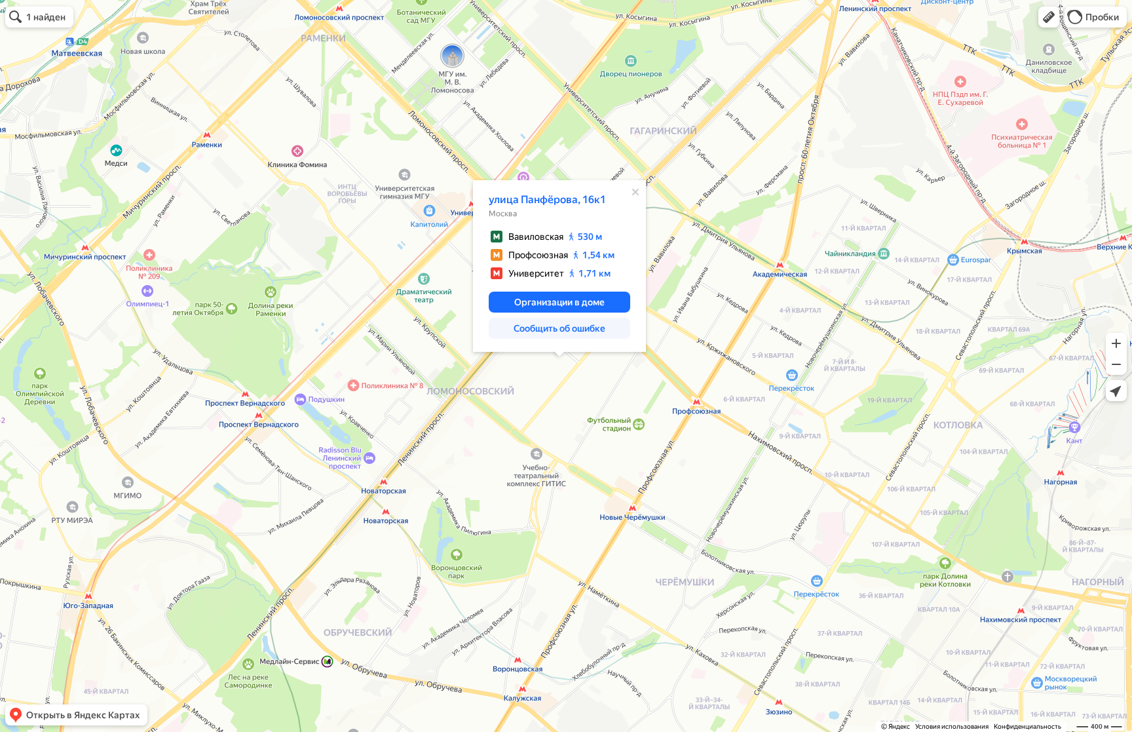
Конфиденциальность (1027, 726)
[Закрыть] (635, 192)
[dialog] (559, 266)
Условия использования (952, 726)
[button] (1048, 17)
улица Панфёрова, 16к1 (547, 199)
